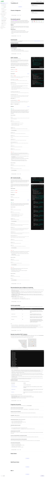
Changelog (40, 1)
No (20, 15)
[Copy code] (43, 44)
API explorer (37, 1)
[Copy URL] (43, 5)
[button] (43, 1)
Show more (42, 228)
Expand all (28, 73)
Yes (18, 15)
